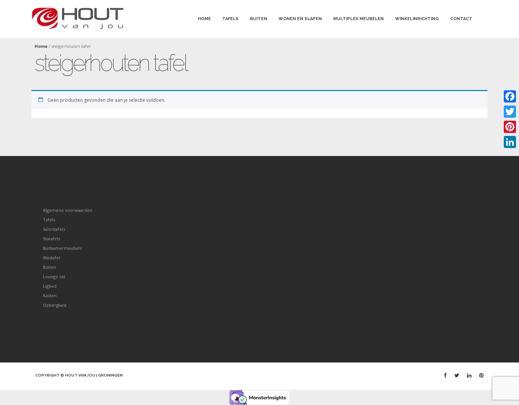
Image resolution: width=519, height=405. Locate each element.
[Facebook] (445, 375)
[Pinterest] (481, 375)
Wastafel (51, 257)
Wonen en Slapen (300, 18)
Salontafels (54, 229)
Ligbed (50, 286)
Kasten (50, 295)
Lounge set (54, 276)
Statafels (51, 238)
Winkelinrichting (417, 18)
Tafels (230, 18)
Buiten (258, 18)
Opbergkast (54, 305)
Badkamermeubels (62, 248)
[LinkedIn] (509, 142)
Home (204, 18)
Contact (461, 18)
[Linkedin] (469, 375)
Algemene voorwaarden (67, 210)
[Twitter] (457, 375)
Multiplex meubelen (358, 18)
